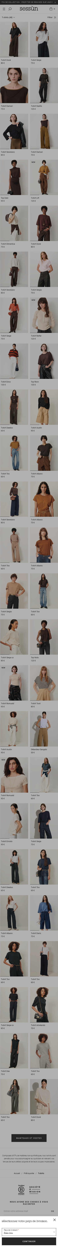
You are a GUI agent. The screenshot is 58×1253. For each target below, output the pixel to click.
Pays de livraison (11, 1230)
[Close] (54, 1219)
